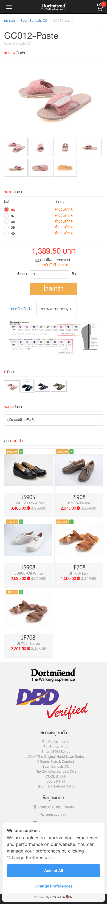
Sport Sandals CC (55, 766)
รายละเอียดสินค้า (20, 309)
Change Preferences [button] (54, 886)
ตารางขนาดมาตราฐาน (56, 309)
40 (13, 233)
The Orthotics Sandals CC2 (56, 771)
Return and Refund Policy (55, 786)
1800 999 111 (55, 815)
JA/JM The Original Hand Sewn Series (56, 756)
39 (13, 227)
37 (13, 216)
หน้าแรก (9, 20)
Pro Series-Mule (55, 746)
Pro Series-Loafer (55, 742)
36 (13, 210)
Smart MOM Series (55, 751)
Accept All (53, 870)
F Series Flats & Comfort (55, 761)
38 (13, 221)
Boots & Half (55, 781)
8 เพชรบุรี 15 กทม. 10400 (55, 807)
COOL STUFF (56, 776)
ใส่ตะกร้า (53, 288)
